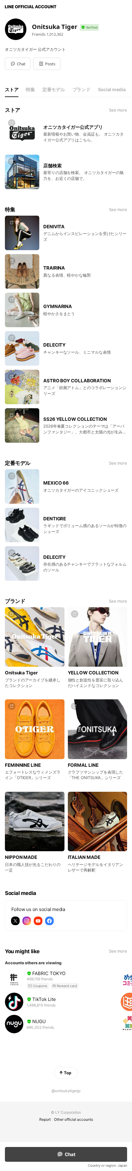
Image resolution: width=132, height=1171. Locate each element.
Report (45, 1119)
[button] (46, 64)
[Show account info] (89, 27)
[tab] (11, 89)
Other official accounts (73, 1119)
